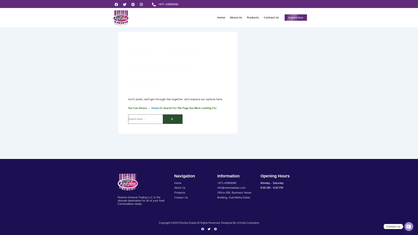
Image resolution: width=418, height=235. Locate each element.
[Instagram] (141, 4)
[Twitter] (124, 4)
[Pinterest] (133, 4)
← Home (153, 108)
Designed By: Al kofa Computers (240, 222)
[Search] (172, 119)
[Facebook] (116, 4)
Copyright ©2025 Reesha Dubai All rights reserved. (190, 222)
